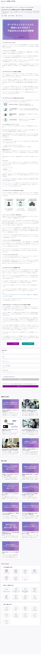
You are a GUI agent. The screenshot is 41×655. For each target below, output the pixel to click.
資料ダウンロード (21, 386)
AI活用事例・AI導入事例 (9, 7)
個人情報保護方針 (6, 376)
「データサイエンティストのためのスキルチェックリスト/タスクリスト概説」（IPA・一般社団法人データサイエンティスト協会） (20, 295)
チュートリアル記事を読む (13, 343)
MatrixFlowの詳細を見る (28, 343)
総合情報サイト (3, 7)
